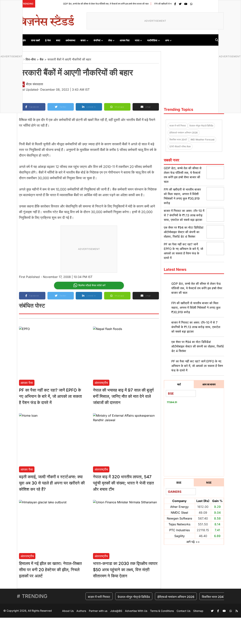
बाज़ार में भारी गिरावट (177, 125)
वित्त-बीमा (31, 59)
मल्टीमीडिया (152, 40)
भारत (137, 40)
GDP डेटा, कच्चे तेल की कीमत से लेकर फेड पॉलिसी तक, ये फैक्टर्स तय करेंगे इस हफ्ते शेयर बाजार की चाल (94, 3)
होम (24, 40)
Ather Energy (179, 507)
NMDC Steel (179, 512)
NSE (209, 482)
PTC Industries (179, 530)
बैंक (41, 59)
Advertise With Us (136, 610)
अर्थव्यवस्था (70, 40)
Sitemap (198, 610)
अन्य (167, 40)
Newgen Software (179, 518)
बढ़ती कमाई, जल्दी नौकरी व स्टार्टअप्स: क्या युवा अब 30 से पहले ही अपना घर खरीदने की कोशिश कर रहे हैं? (52, 483)
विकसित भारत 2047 (178, 139)
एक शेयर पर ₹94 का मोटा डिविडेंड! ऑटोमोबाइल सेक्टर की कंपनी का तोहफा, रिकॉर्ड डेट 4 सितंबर (184, 232)
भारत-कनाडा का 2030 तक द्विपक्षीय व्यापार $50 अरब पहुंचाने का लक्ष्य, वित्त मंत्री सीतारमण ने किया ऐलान (125, 569)
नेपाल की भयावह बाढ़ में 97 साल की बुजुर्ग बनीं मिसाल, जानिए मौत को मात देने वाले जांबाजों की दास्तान (123, 396)
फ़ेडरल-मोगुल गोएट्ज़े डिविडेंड (201, 125)
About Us (68, 610)
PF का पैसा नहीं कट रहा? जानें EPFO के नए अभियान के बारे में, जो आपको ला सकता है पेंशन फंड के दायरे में (50, 396)
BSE (179, 482)
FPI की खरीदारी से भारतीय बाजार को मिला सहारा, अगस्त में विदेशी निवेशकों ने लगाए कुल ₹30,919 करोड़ (195, 307)
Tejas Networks (179, 524)
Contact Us (183, 610)
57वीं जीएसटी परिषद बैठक (180, 146)
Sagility (179, 536)
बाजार (83, 40)
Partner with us (98, 610)
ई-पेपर (48, 40)
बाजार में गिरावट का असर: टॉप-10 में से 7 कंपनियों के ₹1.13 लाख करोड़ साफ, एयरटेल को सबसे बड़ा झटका (184, 215)
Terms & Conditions (162, 610)
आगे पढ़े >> (193, 542)
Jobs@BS (116, 610)
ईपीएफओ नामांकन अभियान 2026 (183, 132)
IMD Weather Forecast (202, 139)
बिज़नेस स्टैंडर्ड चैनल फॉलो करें (91, 285)
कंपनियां (97, 40)
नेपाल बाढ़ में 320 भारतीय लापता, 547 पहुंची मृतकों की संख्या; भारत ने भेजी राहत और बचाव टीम (123, 483)
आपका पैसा (125, 40)
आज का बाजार (209, 384)
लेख (110, 40)
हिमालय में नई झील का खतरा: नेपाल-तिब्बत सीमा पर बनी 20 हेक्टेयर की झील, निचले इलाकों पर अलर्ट (50, 569)
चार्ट (179, 384)
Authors (81, 610)
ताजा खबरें (35, 40)
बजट (58, 40)
